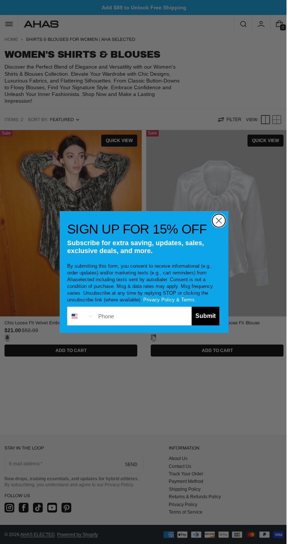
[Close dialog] (216, 220)
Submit (203, 316)
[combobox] (78, 316)
